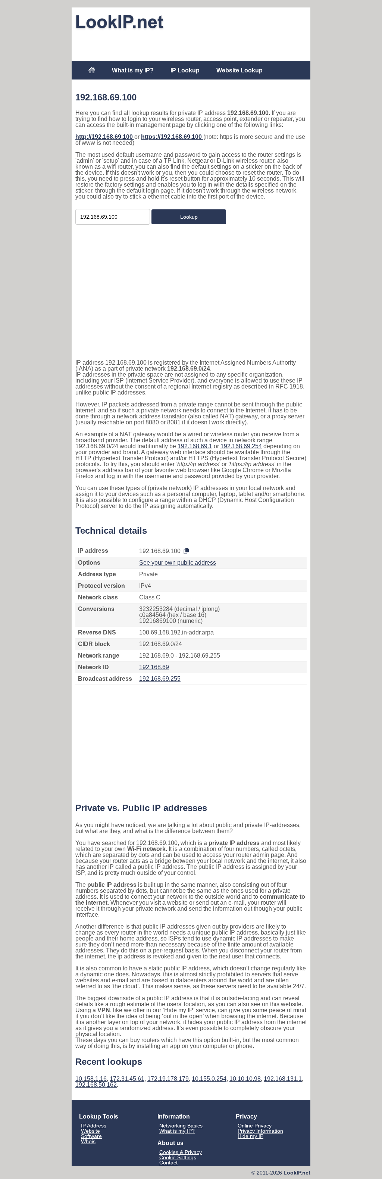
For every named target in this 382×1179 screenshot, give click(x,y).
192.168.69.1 (195, 446)
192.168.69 (154, 667)
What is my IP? (133, 70)
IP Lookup (185, 70)
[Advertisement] (191, 43)
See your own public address (177, 562)
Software (91, 1136)
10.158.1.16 (91, 1079)
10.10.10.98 (245, 1079)
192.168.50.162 (96, 1085)
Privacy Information (260, 1131)
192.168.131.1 (283, 1079)
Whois (88, 1141)
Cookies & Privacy (180, 1152)
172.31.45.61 (127, 1079)
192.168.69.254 (241, 446)
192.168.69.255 (160, 679)
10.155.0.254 (209, 1079)
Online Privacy (255, 1126)
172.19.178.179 (168, 1079)
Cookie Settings (177, 1157)
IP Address (93, 1126)
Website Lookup (239, 70)
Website (90, 1131)
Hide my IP (250, 1136)
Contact (168, 1163)
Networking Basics (181, 1126)
